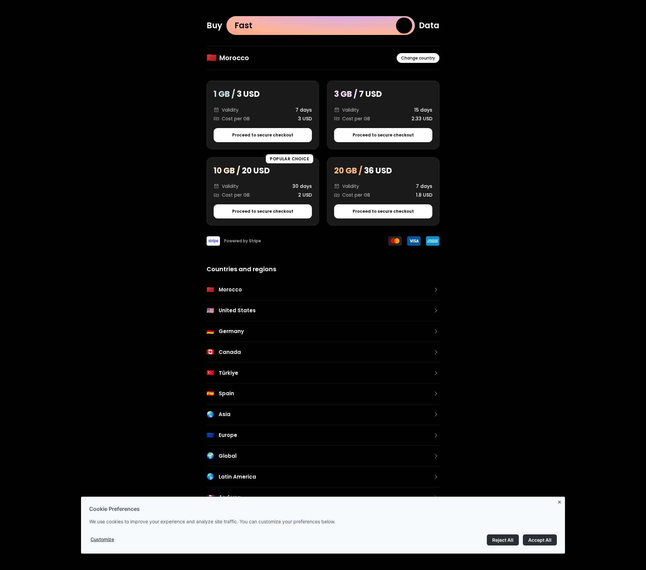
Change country (418, 58)
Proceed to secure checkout (262, 135)
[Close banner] (561, 501)
